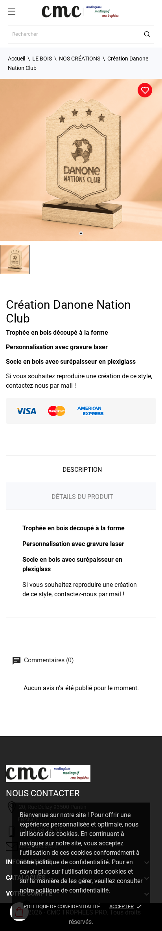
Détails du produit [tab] (82, 496)
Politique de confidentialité (62, 906)
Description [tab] (82, 469)
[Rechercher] (147, 34)
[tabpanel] (81, 160)
